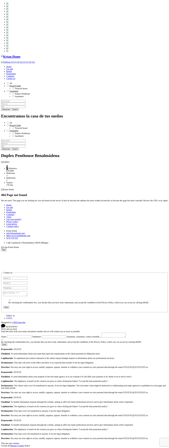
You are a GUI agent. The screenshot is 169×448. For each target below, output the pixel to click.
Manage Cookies (17, 446)
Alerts (8, 217)
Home (8, 67)
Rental (9, 71)
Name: (4, 337)
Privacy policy (12, 222)
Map (3, 250)
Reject (27, 446)
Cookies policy (12, 226)
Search (15, 109)
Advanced (6, 109)
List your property (13, 219)
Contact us (10, 78)
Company (10, 76)
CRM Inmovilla (18, 322)
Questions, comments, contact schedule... (84, 337)
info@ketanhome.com (15, 233)
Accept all (5, 446)
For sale (9, 69)
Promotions (11, 74)
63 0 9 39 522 (12, 238)
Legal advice (11, 224)
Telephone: (36, 337)
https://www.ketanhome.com (18, 235)
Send (6, 307)
